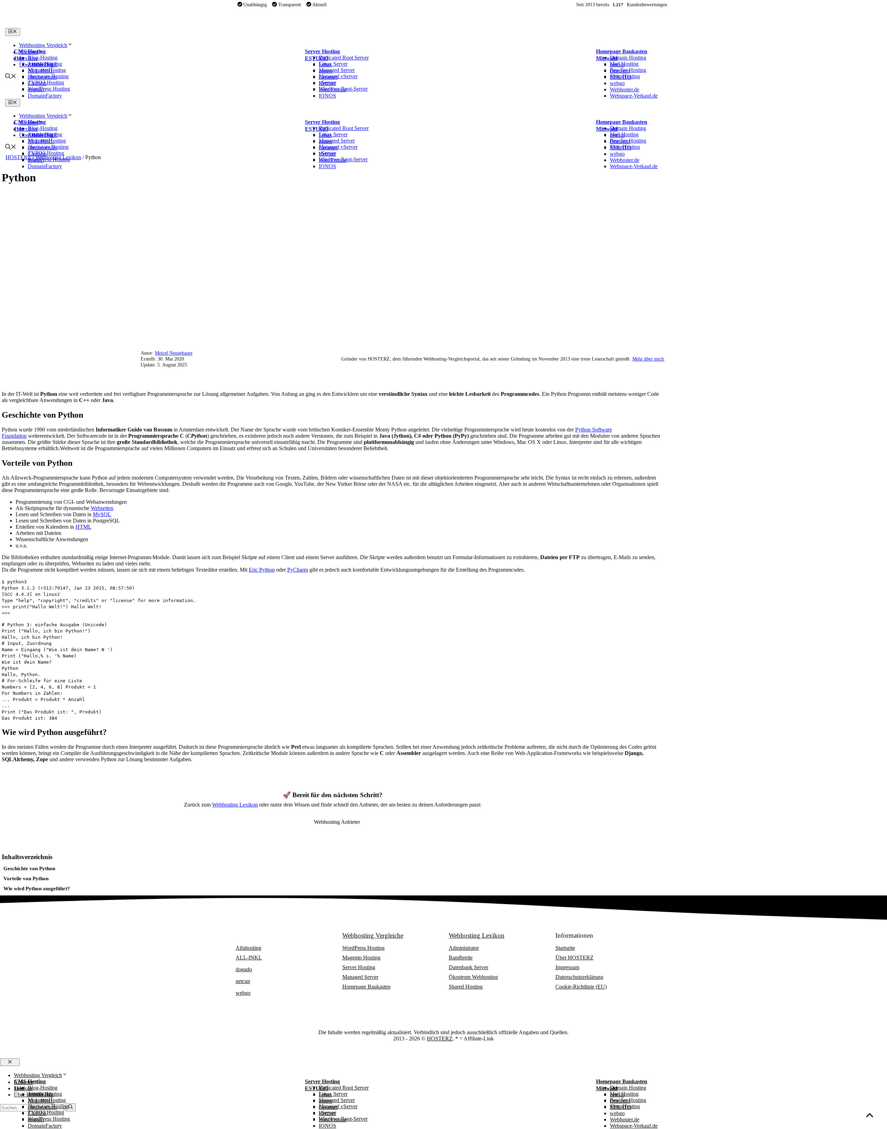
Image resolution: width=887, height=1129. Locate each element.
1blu (19, 58)
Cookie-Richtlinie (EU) (581, 987)
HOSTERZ (440, 1038)
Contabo (37, 83)
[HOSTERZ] (57, 25)
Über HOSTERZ (574, 957)
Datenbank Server (468, 967)
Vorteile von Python (26, 878)
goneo (325, 71)
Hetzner (327, 83)
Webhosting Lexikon (235, 805)
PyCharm (297, 570)
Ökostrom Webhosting (473, 977)
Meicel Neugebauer (174, 353)
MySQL (102, 514)
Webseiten (102, 508)
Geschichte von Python (29, 868)
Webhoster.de (624, 89)
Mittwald (606, 58)
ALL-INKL (41, 71)
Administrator (464, 948)
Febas (325, 64)
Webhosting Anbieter (263, 935)
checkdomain (42, 77)
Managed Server (360, 977)
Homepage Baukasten (621, 51)
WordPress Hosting (363, 948)
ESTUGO (316, 58)
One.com (620, 71)
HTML (83, 527)
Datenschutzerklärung (579, 977)
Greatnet (328, 77)
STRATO (620, 77)
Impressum (567, 967)
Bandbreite (461, 957)
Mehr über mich (648, 359)
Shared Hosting (466, 987)
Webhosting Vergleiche (372, 935)
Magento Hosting (361, 957)
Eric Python (262, 570)
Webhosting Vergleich (43, 45)
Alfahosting (40, 64)
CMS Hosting (30, 51)
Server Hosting (322, 51)
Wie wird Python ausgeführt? (36, 888)
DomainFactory (45, 96)
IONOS (327, 96)
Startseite (565, 948)
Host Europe (332, 89)
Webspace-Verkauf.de (634, 96)
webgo (617, 83)
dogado (36, 89)
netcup (617, 64)
